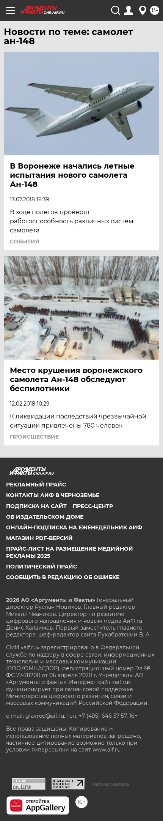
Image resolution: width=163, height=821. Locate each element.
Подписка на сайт (36, 506)
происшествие (34, 436)
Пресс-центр (93, 506)
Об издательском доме (44, 516)
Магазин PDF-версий (39, 538)
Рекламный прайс (36, 484)
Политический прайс (41, 566)
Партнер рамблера (111, 784)
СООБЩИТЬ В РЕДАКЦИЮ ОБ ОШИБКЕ (62, 577)
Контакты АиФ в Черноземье (52, 495)
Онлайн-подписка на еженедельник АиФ (74, 527)
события (24, 241)
